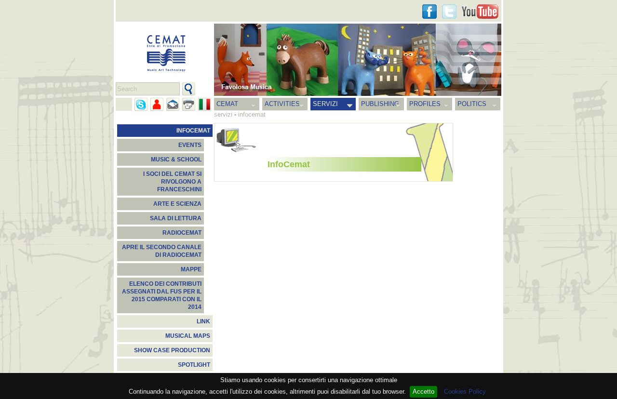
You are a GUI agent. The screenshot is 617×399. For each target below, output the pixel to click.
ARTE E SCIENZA (177, 204)
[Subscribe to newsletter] (172, 104)
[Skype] (141, 104)
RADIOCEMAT (181, 233)
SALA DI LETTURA (175, 218)
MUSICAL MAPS (187, 336)
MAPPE (191, 269)
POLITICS (471, 103)
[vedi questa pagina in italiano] (204, 104)
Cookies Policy (465, 391)
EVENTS (189, 145)
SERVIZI (325, 103)
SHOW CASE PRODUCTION (172, 350)
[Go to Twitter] (449, 11)
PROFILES (425, 103)
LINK (203, 321)
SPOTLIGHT (194, 365)
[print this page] (188, 104)
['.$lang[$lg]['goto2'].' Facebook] (429, 11)
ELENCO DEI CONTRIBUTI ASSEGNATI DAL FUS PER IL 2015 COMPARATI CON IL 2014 (161, 295)
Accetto (423, 391)
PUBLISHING (380, 103)
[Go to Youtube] (480, 11)
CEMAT (227, 103)
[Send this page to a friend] (156, 104)
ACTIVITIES (282, 103)
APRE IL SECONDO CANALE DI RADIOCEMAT (161, 251)
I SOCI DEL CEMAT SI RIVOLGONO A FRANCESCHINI (172, 181)
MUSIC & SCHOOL (176, 159)
